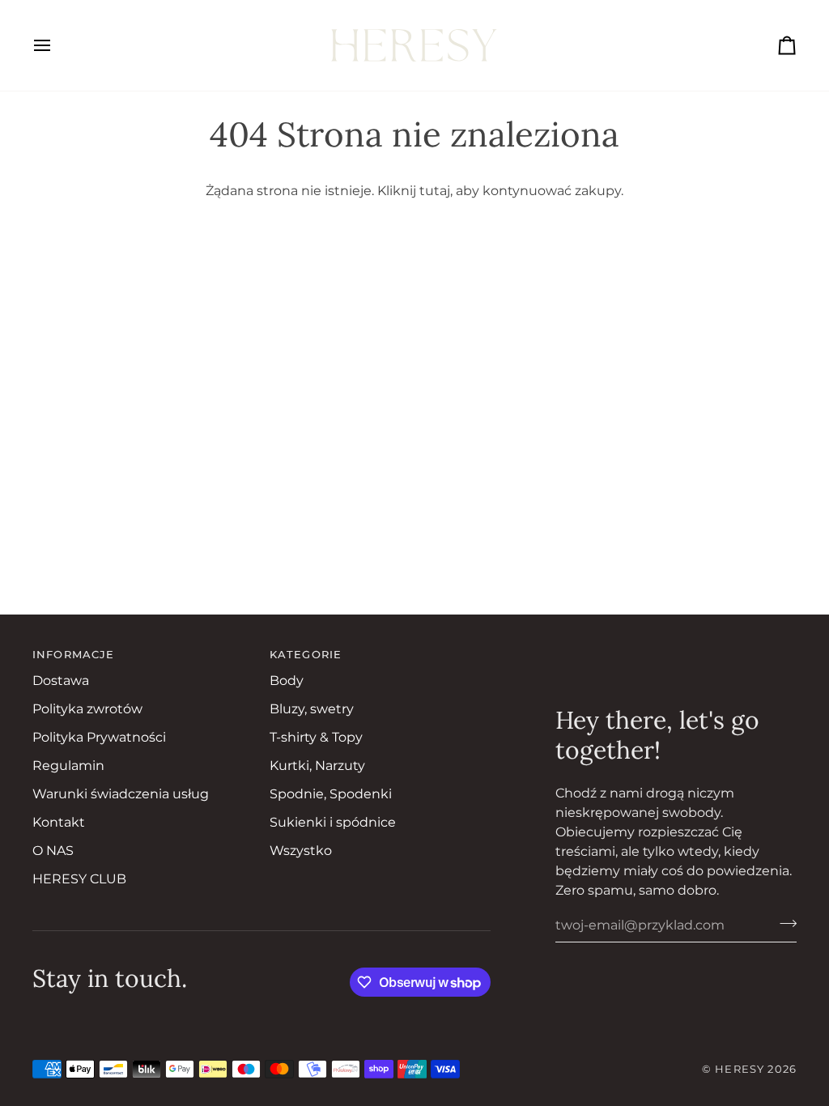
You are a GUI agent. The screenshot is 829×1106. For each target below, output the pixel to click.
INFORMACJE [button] (73, 655)
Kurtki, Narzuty (317, 765)
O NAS (53, 850)
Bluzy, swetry (312, 709)
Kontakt (58, 822)
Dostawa (60, 680)
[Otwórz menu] (56, 45)
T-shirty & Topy (316, 737)
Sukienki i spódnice (333, 822)
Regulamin (68, 765)
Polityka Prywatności (99, 737)
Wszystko (301, 850)
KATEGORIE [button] (306, 655)
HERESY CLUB (79, 879)
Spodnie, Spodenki (331, 794)
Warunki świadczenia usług (120, 794)
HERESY (739, 1069)
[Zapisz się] (783, 923)
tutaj (434, 190)
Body (287, 680)
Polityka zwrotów (87, 709)
